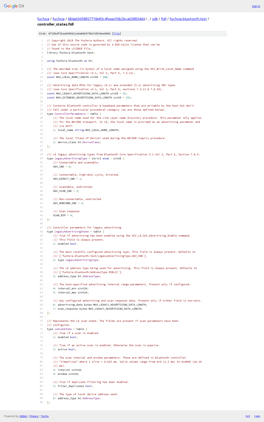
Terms (45, 416)
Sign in (256, 6)
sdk (155, 18)
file (116, 33)
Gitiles (23, 416)
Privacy (33, 416)
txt (247, 416)
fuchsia (43, 18)
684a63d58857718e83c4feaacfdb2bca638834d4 (106, 18)
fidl (163, 18)
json (257, 416)
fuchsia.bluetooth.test (188, 18)
